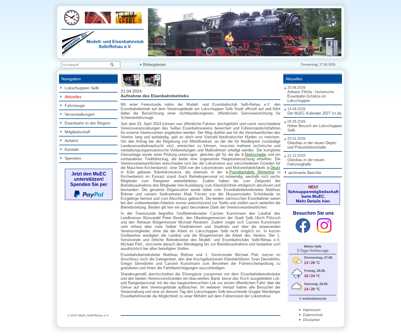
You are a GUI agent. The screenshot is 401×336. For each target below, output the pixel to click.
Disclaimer (311, 320)
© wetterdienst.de (312, 298)
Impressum (311, 310)
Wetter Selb (312, 246)
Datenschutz (312, 315)
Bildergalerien (154, 64)
